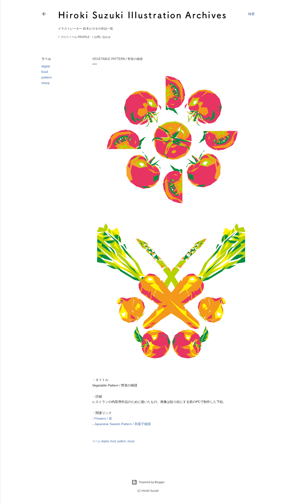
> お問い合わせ (101, 37)
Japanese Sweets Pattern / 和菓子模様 (122, 424)
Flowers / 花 (103, 418)
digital (45, 66)
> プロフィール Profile (73, 37)
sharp (45, 83)
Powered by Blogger (152, 482)
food (44, 72)
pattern (46, 77)
